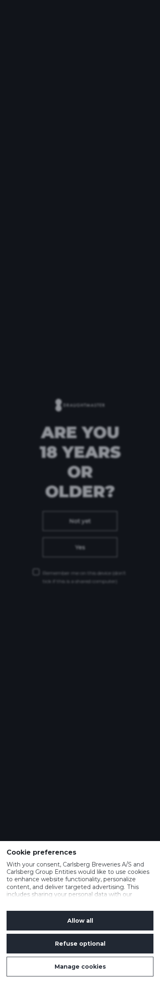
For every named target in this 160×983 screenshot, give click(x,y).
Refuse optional (80, 943)
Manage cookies (80, 966)
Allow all (80, 920)
